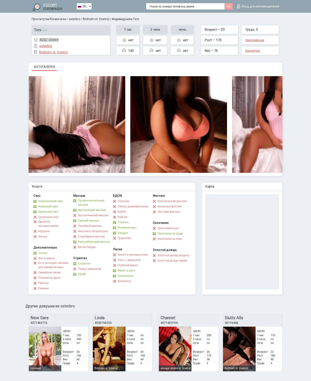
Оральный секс (48, 211)
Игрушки (44, 231)
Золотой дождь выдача (173, 255)
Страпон (123, 222)
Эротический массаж (92, 210)
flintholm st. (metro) (96, 19)
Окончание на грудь (170, 233)
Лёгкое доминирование (133, 206)
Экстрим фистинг (169, 211)
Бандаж (123, 232)
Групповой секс (48, 217)
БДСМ (122, 211)
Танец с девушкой (89, 268)
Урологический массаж (93, 215)
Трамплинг (124, 238)
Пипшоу (43, 283)
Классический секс (50, 201)
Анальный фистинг (170, 206)
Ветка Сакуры (87, 247)
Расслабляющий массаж (94, 241)
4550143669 (48, 40)
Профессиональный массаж (91, 202)
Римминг (43, 288)
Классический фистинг (172, 201)
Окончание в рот (168, 228)
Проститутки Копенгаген (49, 19)
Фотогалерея (44, 67)
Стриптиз (84, 263)
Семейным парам (49, 272)
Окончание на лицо (170, 238)
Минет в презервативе (133, 254)
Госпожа (123, 201)
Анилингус (124, 281)
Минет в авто (126, 270)
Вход (260, 6)
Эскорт (43, 252)
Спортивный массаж (91, 236)
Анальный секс (48, 206)
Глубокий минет (128, 265)
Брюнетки (252, 51)
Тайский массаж (88, 220)
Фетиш (42, 236)
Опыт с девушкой (129, 259)
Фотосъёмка (46, 258)
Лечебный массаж (90, 225)
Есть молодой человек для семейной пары (53, 265)
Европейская (254, 40)
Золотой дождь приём (172, 260)
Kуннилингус (126, 275)
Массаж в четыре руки (93, 231)
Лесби (82, 274)
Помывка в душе (49, 277)
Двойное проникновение (48, 223)
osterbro (74, 19)
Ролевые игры (127, 227)
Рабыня (122, 217)
